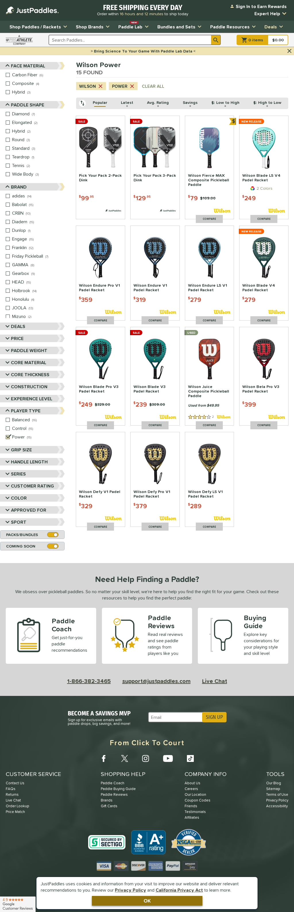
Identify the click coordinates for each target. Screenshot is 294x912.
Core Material (28, 362)
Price (17, 338)
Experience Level (31, 398)
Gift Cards (109, 806)
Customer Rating (32, 485)
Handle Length (29, 461)
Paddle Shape (27, 104)
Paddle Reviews (114, 794)
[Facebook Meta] (103, 758)
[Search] (216, 40)
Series (18, 473)
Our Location (195, 794)
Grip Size (21, 449)
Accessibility (277, 806)
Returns (12, 794)
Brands (107, 800)
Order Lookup (17, 806)
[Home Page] (32, 10)
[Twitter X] (124, 758)
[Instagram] (145, 758)
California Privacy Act (179, 889)
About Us (192, 783)
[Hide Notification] (289, 51)
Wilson (87, 86)
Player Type (25, 410)
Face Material (28, 65)
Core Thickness (30, 374)
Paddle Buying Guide (118, 788)
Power (119, 86)
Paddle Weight (29, 350)
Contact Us (15, 783)
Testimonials (195, 811)
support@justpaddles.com (156, 681)
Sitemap (273, 788)
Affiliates (192, 817)
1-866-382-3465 (89, 681)
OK (147, 901)
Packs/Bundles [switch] (22, 535)
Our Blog (273, 783)
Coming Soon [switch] (20, 546)
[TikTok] (190, 758)
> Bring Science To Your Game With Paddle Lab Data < (143, 51)
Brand (19, 186)
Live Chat (214, 681)
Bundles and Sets (176, 26)
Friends (191, 806)
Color (19, 497)
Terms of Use (277, 794)
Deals (270, 26)
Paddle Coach (112, 783)
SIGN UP (214, 717)
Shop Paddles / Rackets (35, 26)
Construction (29, 386)
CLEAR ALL (153, 86)
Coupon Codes (197, 800)
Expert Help (267, 13)
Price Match (15, 811)
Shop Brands (89, 26)
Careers (191, 788)
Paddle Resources (229, 26)
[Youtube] (168, 758)
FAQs (11, 788)
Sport (18, 522)
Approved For (28, 510)
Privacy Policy (130, 889)
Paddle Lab (130, 25)
